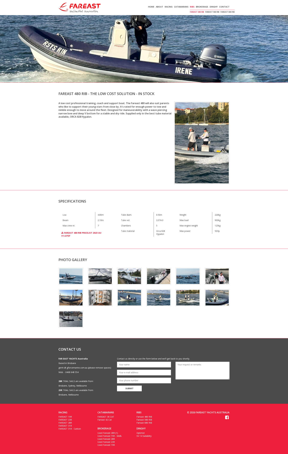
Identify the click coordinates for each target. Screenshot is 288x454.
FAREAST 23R (65, 419)
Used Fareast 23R (106, 441)
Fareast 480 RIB (197, 12)
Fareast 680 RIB (227, 12)
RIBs (192, 6)
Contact (224, 6)
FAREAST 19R (65, 416)
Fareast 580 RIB (212, 12)
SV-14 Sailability (144, 435)
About (159, 6)
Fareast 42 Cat (105, 419)
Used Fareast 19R (106, 444)
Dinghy (214, 6)
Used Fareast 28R (106, 438)
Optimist (140, 432)
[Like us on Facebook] (227, 418)
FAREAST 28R (65, 422)
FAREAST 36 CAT (106, 416)
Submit (129, 388)
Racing (168, 6)
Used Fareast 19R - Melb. (110, 435)
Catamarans (181, 6)
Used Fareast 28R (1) (108, 432)
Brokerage (202, 6)
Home (151, 6)
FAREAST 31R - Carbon (69, 428)
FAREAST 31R (65, 425)
